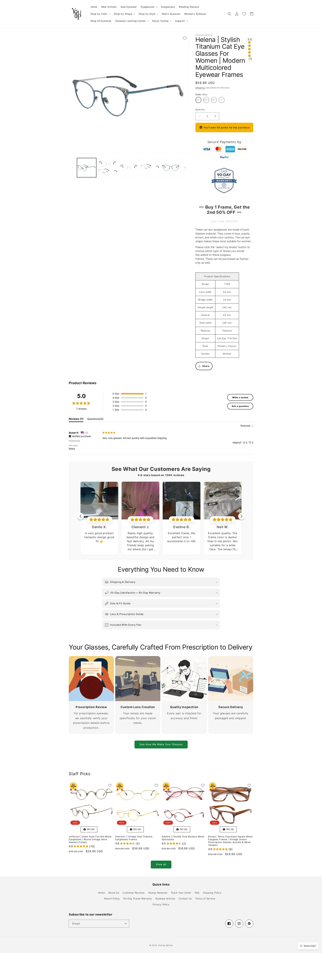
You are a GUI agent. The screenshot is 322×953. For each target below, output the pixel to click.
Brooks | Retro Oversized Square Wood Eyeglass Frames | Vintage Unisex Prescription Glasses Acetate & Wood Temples (230, 840)
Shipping (200, 87)
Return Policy (112, 898)
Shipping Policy (212, 892)
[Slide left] (72, 167)
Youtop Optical (165, 945)
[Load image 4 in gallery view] (149, 167)
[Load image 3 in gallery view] (128, 167)
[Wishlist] (244, 14)
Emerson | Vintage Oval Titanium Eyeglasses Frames (133, 838)
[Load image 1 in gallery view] (86, 167)
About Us (113, 892)
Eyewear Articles (165, 898)
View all (161, 864)
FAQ (197, 892)
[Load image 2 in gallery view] (107, 167)
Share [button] (205, 366)
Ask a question (240, 406)
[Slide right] (185, 167)
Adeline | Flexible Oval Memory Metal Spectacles (183, 838)
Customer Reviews (134, 892)
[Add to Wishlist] (185, 38)
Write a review (240, 397)
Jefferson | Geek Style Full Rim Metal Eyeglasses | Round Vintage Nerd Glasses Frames (90, 839)
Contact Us (185, 898)
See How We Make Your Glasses (161, 744)
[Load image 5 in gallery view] (170, 167)
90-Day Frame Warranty (137, 898)
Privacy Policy (161, 904)
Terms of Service (205, 898)
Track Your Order (181, 892)
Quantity (200, 109)
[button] (149, 6)
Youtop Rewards (157, 892)
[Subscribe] (125, 924)
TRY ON (90, 829)
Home (101, 892)
